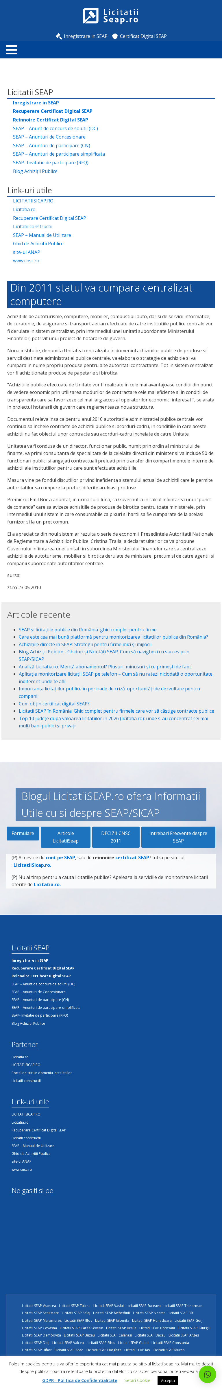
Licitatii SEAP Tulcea (74, 1305)
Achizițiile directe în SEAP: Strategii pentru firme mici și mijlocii (85, 644)
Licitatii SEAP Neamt (149, 1312)
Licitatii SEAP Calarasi (115, 1335)
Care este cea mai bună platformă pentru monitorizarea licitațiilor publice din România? (113, 637)
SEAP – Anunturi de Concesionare (49, 137)
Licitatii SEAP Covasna (39, 1328)
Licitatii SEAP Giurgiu (194, 1328)
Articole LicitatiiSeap (66, 837)
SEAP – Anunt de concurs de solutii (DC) (55, 128)
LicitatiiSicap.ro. (32, 865)
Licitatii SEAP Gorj (189, 1320)
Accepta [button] (168, 1380)
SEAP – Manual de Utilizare (42, 235)
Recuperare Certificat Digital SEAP (49, 218)
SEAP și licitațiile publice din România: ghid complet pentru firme (88, 629)
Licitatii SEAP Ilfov (78, 1320)
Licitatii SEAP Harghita (103, 1349)
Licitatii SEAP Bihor (37, 1349)
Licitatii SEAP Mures (168, 1349)
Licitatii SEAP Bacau (150, 1335)
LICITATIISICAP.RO (33, 201)
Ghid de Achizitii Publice (38, 243)
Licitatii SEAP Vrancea (39, 1305)
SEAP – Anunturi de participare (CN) (51, 145)
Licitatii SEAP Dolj (35, 1342)
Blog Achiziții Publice (35, 171)
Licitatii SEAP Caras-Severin (81, 1328)
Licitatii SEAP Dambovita (41, 1335)
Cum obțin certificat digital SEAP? (54, 703)
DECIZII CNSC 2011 (116, 837)
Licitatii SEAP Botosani (157, 1328)
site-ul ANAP (26, 252)
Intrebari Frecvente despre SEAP (178, 837)
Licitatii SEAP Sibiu (101, 1342)
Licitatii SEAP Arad (69, 1349)
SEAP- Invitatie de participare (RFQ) (50, 162)
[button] (207, 1374)
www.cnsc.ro (26, 260)
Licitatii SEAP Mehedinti (111, 1312)
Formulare (23, 833)
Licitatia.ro (24, 209)
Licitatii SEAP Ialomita (112, 1320)
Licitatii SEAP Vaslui (108, 1305)
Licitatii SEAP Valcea (68, 1342)
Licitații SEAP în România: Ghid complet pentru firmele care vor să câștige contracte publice (116, 711)
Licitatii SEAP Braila (121, 1328)
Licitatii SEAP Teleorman (183, 1305)
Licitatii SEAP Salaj (76, 1312)
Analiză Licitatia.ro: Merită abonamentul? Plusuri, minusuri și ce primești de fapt (105, 666)
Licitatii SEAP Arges (184, 1335)
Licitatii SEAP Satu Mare (40, 1312)
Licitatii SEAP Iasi (137, 1349)
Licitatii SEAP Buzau (79, 1335)
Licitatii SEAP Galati (133, 1342)
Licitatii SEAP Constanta (170, 1342)
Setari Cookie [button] (137, 1380)
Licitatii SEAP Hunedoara (152, 1320)
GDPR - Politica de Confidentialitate (79, 1380)
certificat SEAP (132, 857)
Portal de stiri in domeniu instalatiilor (42, 1072)
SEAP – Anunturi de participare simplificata (59, 154)
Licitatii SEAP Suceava (144, 1305)
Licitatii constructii (32, 226)
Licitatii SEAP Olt (180, 1312)
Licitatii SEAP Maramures (42, 1320)
